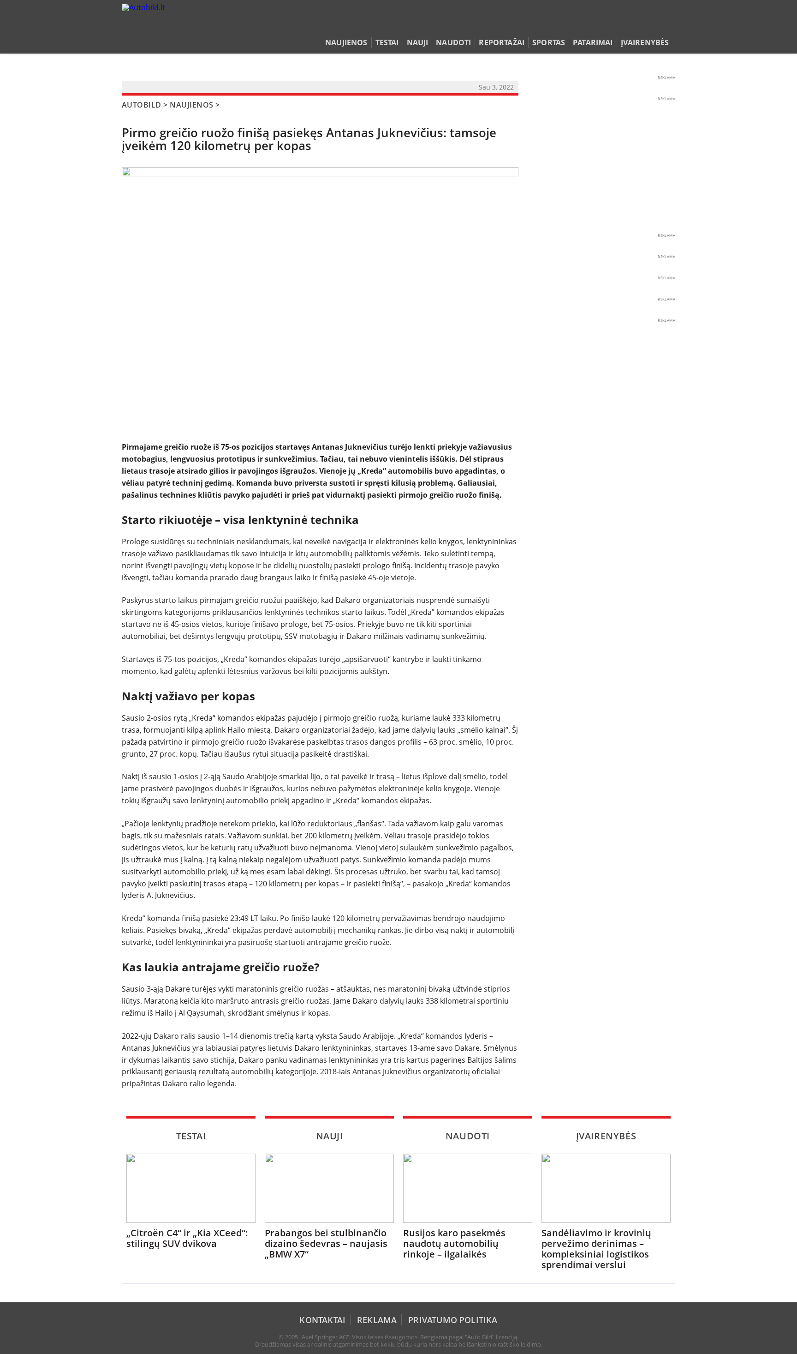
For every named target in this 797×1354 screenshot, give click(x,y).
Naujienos (346, 42)
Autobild (141, 105)
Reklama (377, 1319)
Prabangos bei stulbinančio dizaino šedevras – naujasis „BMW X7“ (326, 1243)
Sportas (548, 42)
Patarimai (593, 42)
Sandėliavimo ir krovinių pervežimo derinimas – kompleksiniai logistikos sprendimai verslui (596, 1249)
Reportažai (501, 42)
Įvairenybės (645, 42)
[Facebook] (655, 24)
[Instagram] (668, 24)
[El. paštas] (641, 24)
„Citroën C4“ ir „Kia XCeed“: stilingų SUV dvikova (187, 1238)
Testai (387, 42)
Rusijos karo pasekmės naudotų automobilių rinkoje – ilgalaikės (454, 1243)
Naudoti (453, 42)
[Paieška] (627, 24)
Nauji (417, 42)
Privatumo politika (452, 1319)
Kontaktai (322, 1319)
